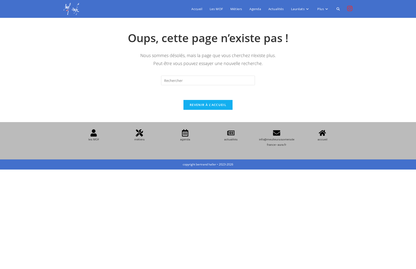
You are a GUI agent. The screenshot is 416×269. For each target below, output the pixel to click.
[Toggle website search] (338, 9)
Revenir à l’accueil (208, 105)
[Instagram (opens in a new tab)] (349, 8)
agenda (185, 139)
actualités (231, 139)
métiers (139, 139)
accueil (322, 139)
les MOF (93, 139)
